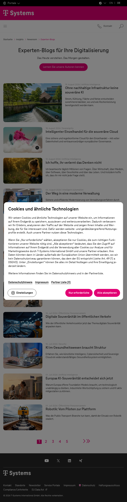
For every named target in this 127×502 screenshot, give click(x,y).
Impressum (42, 282)
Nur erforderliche (79, 293)
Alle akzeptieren (107, 293)
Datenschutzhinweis (20, 282)
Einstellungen (24, 293)
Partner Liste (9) (61, 282)
